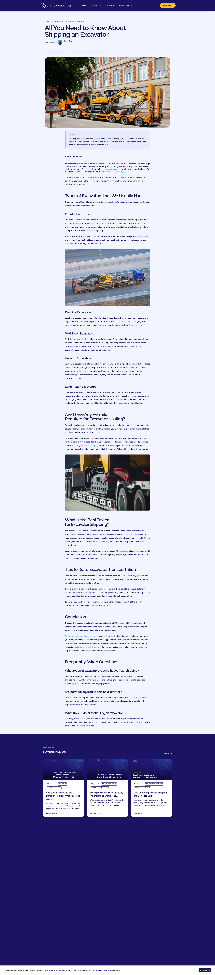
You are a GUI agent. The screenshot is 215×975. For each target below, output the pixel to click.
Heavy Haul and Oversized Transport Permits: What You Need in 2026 (63, 795)
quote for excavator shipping (87, 647)
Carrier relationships (100, 788)
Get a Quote (167, 5)
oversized (124, 551)
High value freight (142, 788)
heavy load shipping (90, 445)
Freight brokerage (109, 784)
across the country (115, 172)
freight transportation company (83, 636)
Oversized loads (53, 788)
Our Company (124, 5)
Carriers (109, 5)
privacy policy (115, 970)
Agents (84, 5)
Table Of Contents (74, 157)
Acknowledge (205, 970)
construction (142, 236)
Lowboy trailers (133, 534)
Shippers (95, 5)
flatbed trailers (135, 325)
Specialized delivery (94, 50)
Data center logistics (154, 784)
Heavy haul (74, 50)
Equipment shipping (54, 50)
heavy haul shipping (112, 169)
